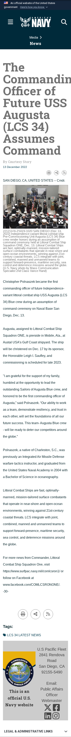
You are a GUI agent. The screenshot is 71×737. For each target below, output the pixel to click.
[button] (34, 7)
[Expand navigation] (9, 22)
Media (34, 37)
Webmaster (52, 700)
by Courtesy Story (17, 162)
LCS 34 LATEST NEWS (24, 635)
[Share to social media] (56, 172)
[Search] (62, 22)
